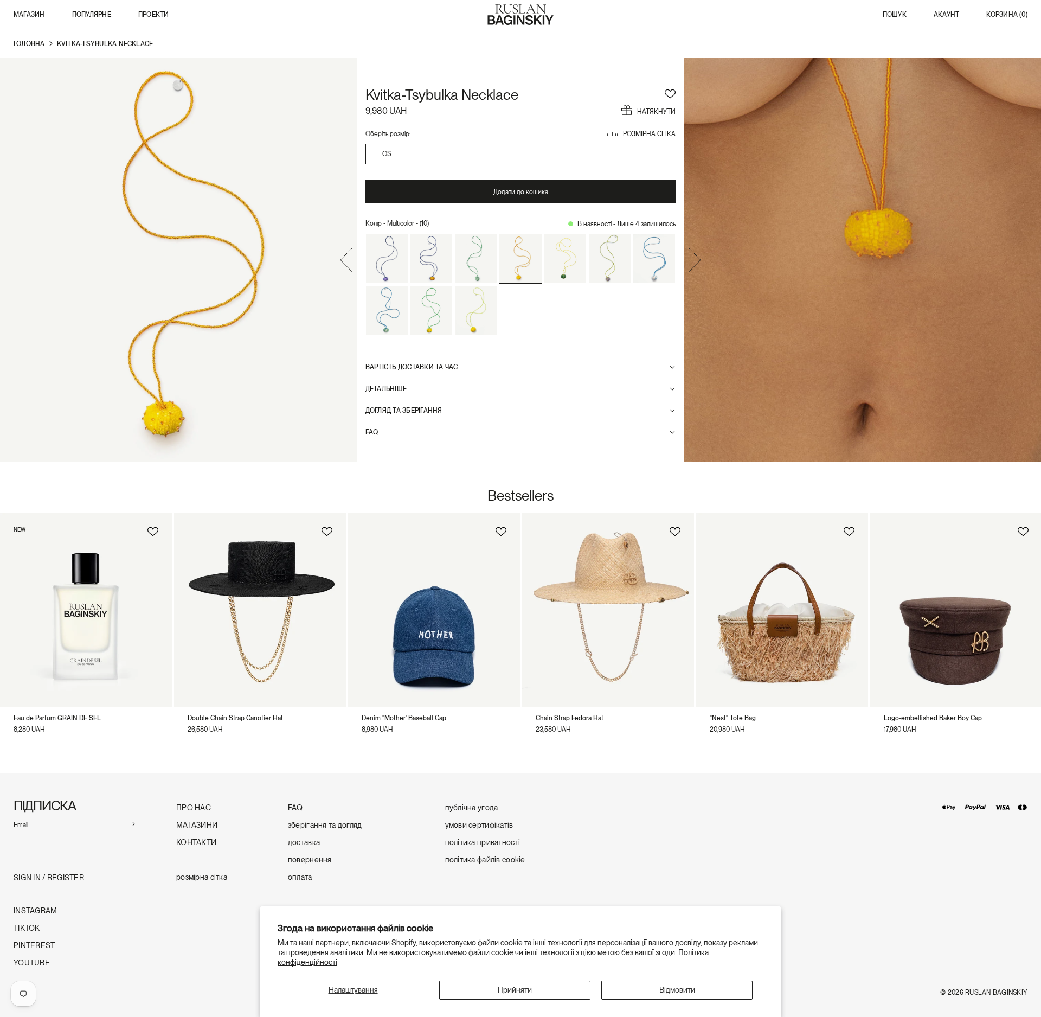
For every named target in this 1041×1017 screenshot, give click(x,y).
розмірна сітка (201, 877)
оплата (300, 877)
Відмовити (677, 990)
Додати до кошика (520, 192)
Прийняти (515, 990)
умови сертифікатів (479, 825)
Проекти (153, 14)
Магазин (29, 14)
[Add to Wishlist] (670, 92)
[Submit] (133, 823)
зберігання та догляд (325, 825)
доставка (304, 842)
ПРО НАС (193, 807)
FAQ (295, 807)
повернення (310, 860)
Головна (29, 44)
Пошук (895, 14)
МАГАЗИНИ (196, 825)
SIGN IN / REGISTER (49, 877)
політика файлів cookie (485, 860)
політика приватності (482, 842)
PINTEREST (34, 945)
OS (386, 154)
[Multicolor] (387, 258)
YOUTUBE (32, 963)
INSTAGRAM (35, 910)
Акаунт (946, 14)
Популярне (91, 14)
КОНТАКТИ (196, 842)
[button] (346, 261)
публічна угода (471, 807)
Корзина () (1006, 14)
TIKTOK (27, 928)
